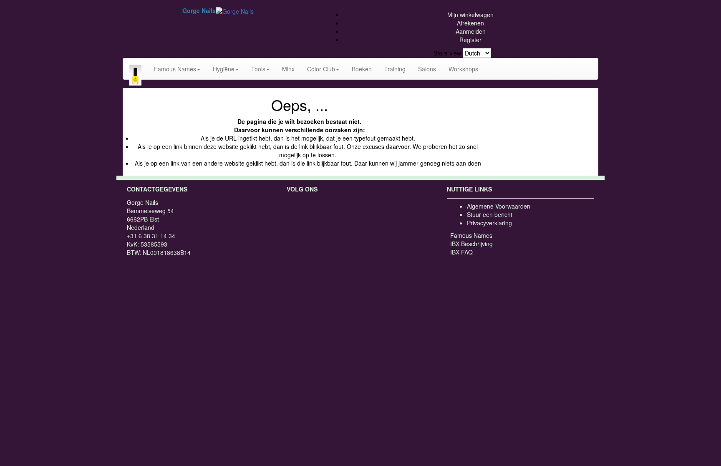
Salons (427, 69)
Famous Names (175, 69)
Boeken (362, 69)
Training (395, 69)
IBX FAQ (461, 252)
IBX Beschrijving (471, 243)
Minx (288, 69)
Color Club (321, 69)
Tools (258, 69)
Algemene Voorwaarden (498, 206)
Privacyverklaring (489, 223)
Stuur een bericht (489, 214)
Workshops (463, 69)
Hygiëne (223, 69)
